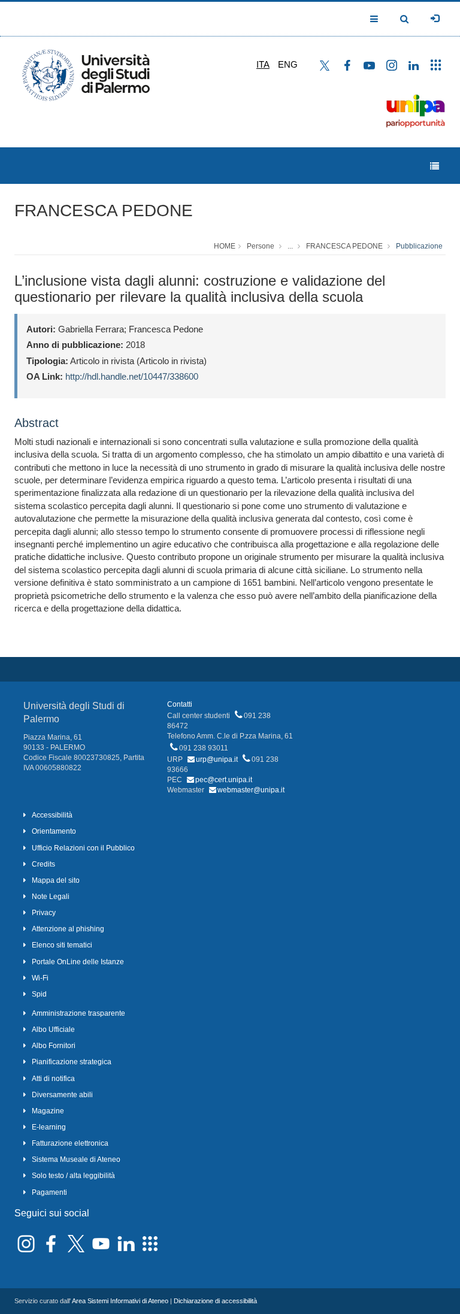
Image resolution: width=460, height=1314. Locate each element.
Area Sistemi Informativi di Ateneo (120, 1300)
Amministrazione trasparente (78, 1013)
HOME (224, 246)
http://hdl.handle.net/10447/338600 (131, 376)
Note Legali (50, 896)
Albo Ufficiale (53, 1029)
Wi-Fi (40, 978)
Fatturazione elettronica (70, 1143)
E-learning (49, 1127)
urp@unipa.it (217, 759)
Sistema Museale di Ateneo (76, 1159)
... (290, 246)
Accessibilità (52, 815)
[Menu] (434, 166)
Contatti (179, 704)
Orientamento (54, 831)
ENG (288, 64)
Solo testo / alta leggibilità (73, 1175)
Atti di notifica (53, 1078)
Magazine (48, 1111)
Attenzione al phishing (68, 929)
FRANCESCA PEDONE (103, 210)
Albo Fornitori (53, 1045)
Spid (39, 994)
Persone (260, 246)
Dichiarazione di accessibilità (215, 1300)
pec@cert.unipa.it (223, 780)
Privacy (44, 913)
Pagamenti (49, 1192)
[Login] (435, 19)
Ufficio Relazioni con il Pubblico (83, 848)
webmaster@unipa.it (251, 790)
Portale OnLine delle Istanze (78, 962)
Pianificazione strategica (71, 1062)
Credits (43, 864)
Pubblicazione (419, 246)
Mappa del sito (56, 880)
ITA (263, 64)
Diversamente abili (62, 1095)
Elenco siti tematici (62, 945)
